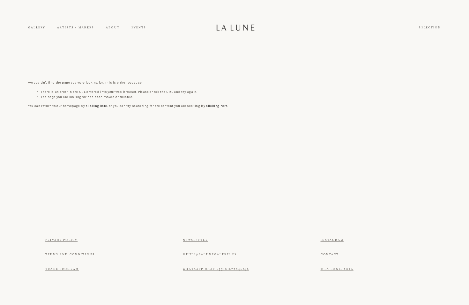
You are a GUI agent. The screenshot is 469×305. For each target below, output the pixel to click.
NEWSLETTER (195, 240)
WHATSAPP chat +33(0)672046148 (216, 269)
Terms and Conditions (70, 254)
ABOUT (113, 27)
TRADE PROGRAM (62, 269)
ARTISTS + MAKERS (75, 27)
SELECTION (430, 27)
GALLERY (36, 27)
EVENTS (138, 27)
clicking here (96, 106)
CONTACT (330, 254)
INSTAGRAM (332, 240)
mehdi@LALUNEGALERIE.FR (210, 254)
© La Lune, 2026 (337, 269)
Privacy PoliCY (61, 240)
